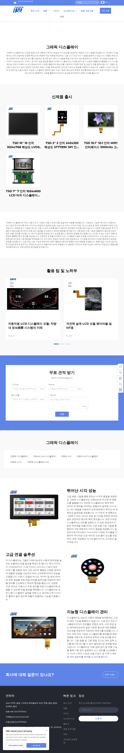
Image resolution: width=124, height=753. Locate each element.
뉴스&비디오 (69, 11)
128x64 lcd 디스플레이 (44, 456)
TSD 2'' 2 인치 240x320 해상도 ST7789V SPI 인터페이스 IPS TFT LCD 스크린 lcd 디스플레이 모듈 (62, 145)
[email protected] (25, 1)
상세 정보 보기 (23, 122)
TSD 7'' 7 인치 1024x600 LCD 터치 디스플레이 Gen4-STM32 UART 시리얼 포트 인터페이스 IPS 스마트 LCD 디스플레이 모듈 (23, 193)
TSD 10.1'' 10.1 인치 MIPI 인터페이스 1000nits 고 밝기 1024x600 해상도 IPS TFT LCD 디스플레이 (101, 145)
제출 (62, 414)
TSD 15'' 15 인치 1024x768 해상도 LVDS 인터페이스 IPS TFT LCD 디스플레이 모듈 (23, 145)
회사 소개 (35, 11)
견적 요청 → (110, 674)
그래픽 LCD (16, 462)
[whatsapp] (120, 378)
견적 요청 (105, 11)
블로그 (66, 724)
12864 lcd (66, 456)
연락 (62, 16)
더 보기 (11, 336)
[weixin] (120, 390)
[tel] (120, 372)
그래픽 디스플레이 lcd (38, 462)
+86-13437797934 (18, 711)
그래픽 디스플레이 (19, 456)
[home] (18, 10)
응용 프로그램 (87, 11)
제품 (45, 11)
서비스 (56, 11)
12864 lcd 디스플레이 (87, 456)
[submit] (97, 2)
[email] (120, 384)
